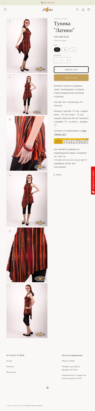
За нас (9, 361)
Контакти (10, 366)
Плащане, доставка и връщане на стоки (71, 368)
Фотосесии (11, 372)
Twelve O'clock (18, 405)
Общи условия (68, 361)
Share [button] (59, 175)
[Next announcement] (90, 2)
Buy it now (71, 77)
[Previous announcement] (4, 2)
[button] (5, 9)
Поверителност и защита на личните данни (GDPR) (74, 376)
